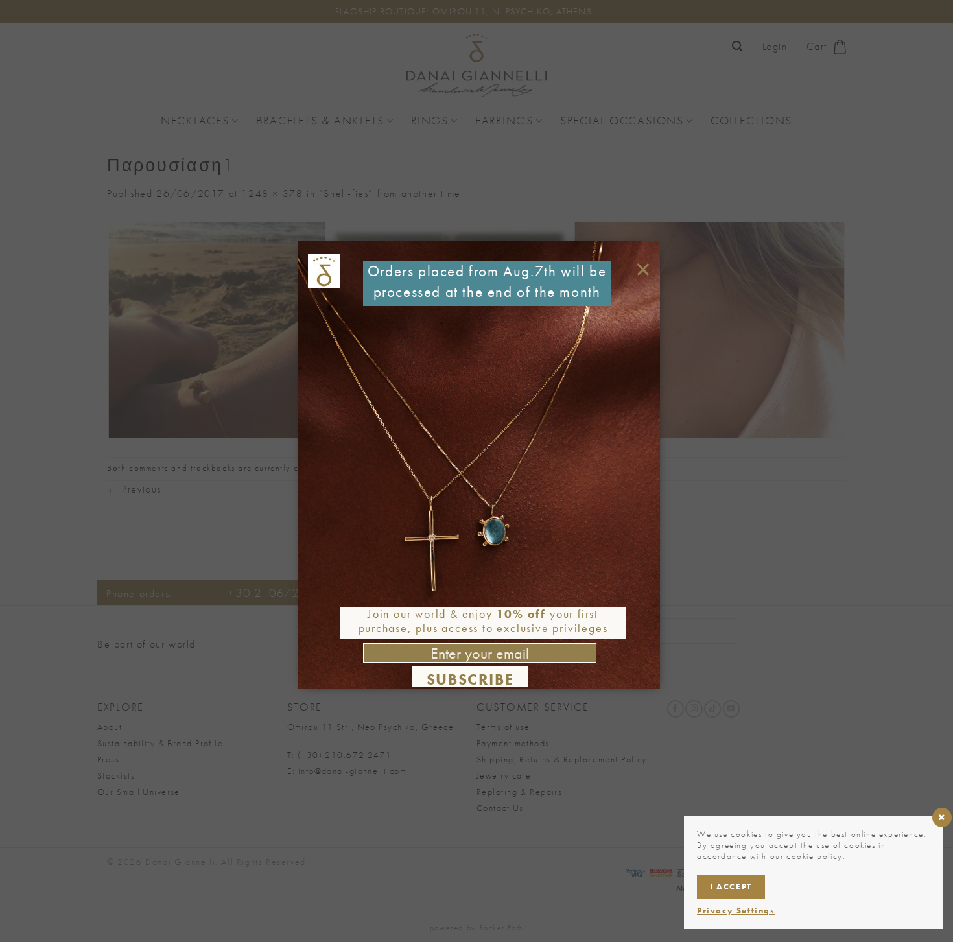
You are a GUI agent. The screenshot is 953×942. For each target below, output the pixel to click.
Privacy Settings (736, 910)
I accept (731, 886)
